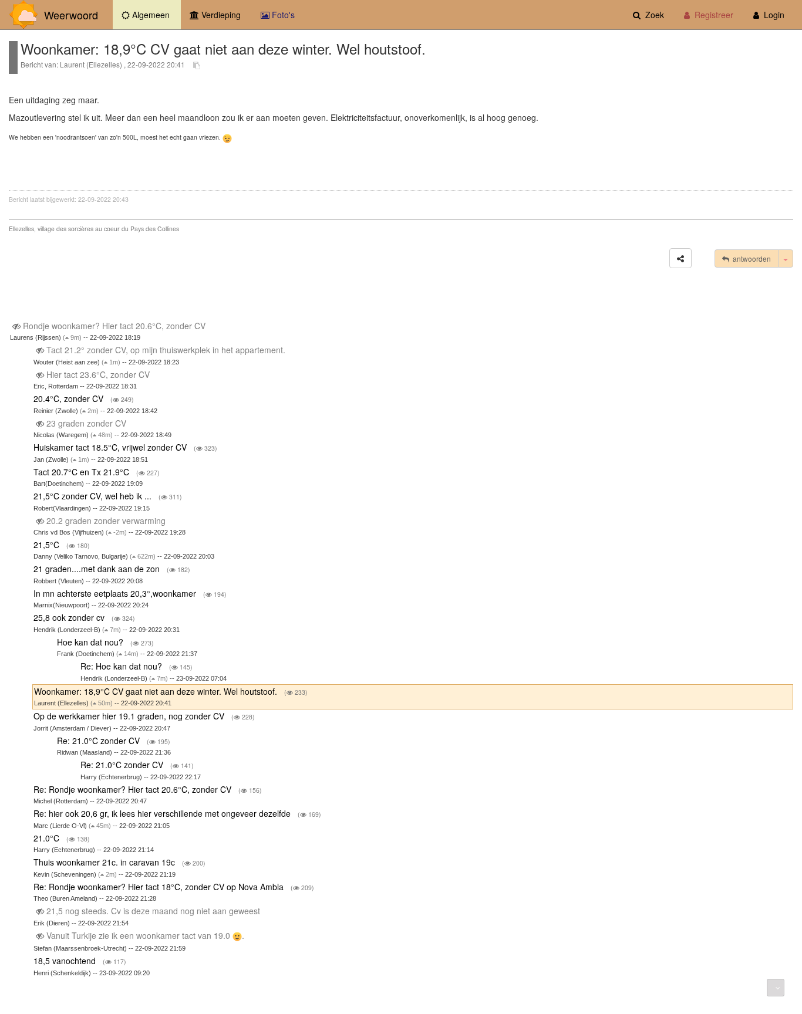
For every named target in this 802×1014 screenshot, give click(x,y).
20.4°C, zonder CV (69, 398)
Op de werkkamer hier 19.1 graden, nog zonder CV (130, 716)
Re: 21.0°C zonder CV (99, 740)
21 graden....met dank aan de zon (97, 568)
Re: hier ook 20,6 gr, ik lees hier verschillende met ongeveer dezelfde (163, 813)
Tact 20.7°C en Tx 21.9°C (82, 472)
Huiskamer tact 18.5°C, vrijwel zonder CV (111, 447)
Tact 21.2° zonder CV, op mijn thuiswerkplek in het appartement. (166, 350)
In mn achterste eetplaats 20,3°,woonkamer (115, 593)
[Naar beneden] (775, 987)
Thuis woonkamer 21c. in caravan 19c (105, 862)
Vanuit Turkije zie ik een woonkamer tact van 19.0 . (145, 935)
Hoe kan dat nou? (91, 642)
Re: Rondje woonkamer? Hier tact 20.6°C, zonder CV (133, 789)
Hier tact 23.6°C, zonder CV (98, 374)
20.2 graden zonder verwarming (106, 520)
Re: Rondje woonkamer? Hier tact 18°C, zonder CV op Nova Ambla (159, 887)
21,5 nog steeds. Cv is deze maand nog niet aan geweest (153, 911)
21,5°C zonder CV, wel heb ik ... (93, 496)
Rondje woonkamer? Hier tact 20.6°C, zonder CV (114, 326)
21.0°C (47, 838)
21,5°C (47, 544)
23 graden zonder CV (86, 423)
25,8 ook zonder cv (70, 617)
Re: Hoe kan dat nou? (122, 666)
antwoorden (750, 258)
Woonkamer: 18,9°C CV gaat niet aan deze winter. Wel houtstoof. (156, 691)
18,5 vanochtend (65, 960)
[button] (680, 258)
